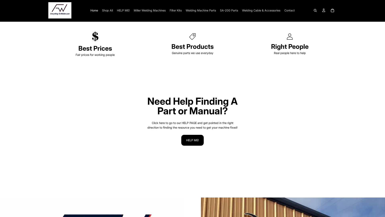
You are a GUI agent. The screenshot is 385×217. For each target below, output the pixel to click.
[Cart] (332, 10)
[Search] (315, 10)
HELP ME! (192, 140)
